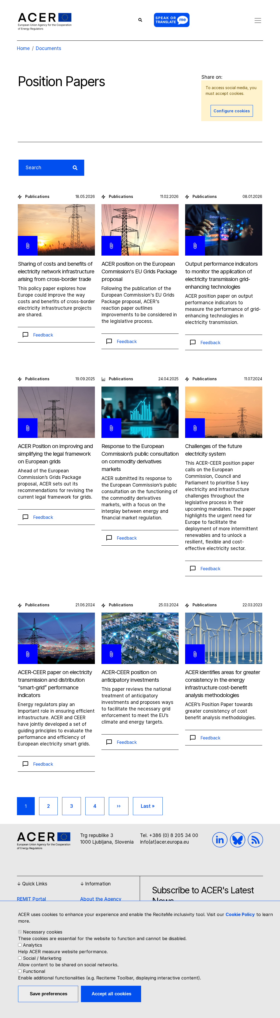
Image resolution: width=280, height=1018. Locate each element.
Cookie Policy (240, 914)
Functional (34, 971)
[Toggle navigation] (258, 20)
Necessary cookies (42, 932)
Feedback (43, 335)
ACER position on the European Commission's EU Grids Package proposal (139, 271)
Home (23, 48)
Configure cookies (232, 111)
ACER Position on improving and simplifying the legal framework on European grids (55, 454)
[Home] (44, 21)
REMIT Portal (31, 899)
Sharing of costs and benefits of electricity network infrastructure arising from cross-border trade (56, 271)
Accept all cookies (111, 993)
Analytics (32, 945)
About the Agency (100, 899)
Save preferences (48, 993)
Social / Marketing (42, 958)
